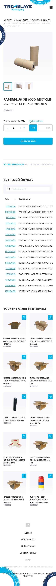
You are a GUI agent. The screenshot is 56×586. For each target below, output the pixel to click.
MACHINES (22, 20)
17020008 (10, 291)
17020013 (11, 229)
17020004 (10, 263)
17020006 (10, 252)
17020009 (10, 212)
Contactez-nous (28, 553)
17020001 (10, 280)
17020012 (11, 223)
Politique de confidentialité (38, 567)
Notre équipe (28, 546)
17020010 (10, 235)
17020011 (11, 218)
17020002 (10, 240)
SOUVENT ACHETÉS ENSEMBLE (39, 164)
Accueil (28, 533)
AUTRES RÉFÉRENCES (13, 164)
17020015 (11, 274)
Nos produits (28, 540)
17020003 (10, 286)
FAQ (28, 560)
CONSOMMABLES (41, 20)
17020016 (11, 269)
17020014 (11, 206)
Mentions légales (13, 567)
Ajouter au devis (28, 141)
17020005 (10, 257)
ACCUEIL (8, 20)
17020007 (10, 246)
